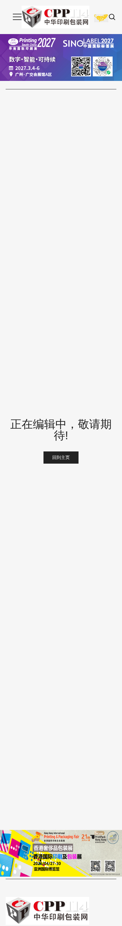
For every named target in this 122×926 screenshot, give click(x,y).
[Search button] (112, 17)
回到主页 (61, 457)
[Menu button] (17, 16)
